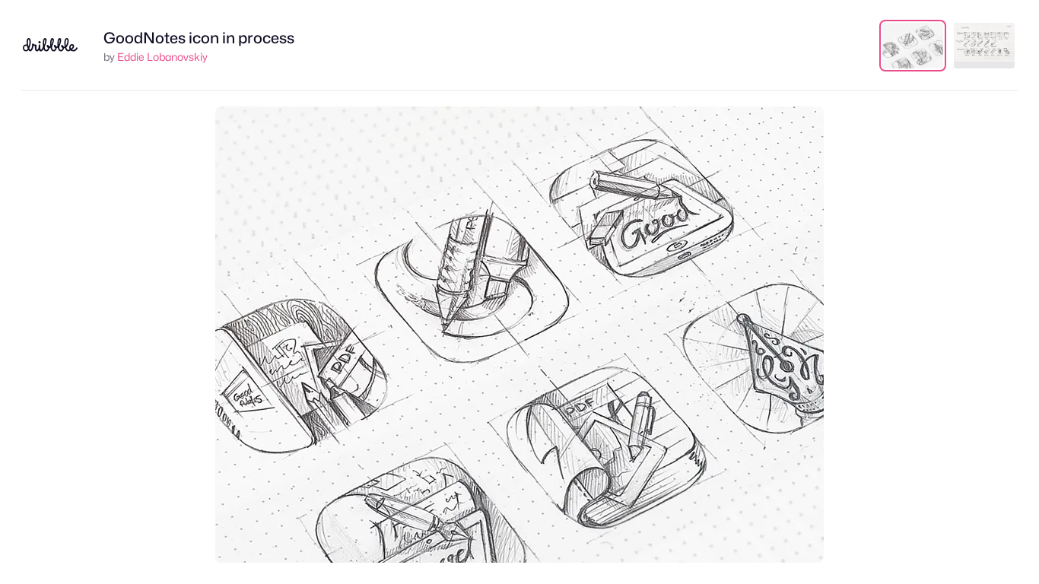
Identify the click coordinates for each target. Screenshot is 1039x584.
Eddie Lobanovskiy (162, 56)
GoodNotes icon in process (198, 38)
